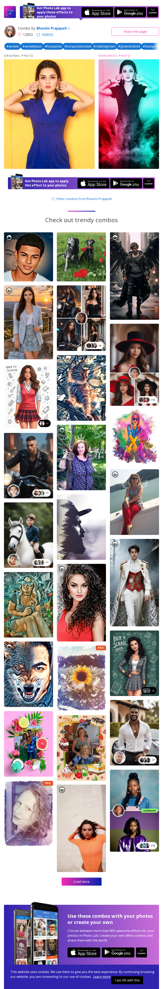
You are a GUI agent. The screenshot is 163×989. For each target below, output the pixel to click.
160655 (47, 34)
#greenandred (129, 46)
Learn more (102, 976)
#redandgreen (104, 46)
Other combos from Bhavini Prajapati (83, 199)
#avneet (12, 46)
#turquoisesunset (77, 46)
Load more (82, 881)
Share (135, 31)
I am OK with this (127, 980)
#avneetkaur (32, 46)
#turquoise (53, 46)
